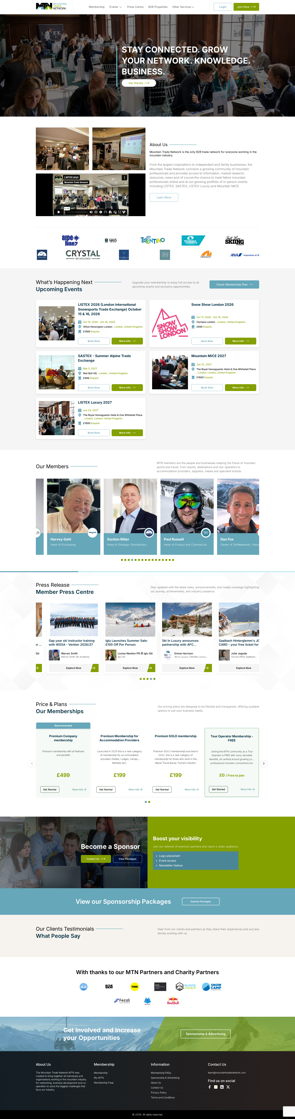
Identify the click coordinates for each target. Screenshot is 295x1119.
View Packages (127, 858)
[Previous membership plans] (32, 763)
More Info (125, 341)
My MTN (99, 1077)
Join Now (243, 7)
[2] (149, 802)
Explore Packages (201, 901)
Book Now (94, 341)
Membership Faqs (104, 1082)
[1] (146, 802)
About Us (156, 1082)
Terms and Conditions (163, 1097)
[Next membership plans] (263, 763)
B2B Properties (157, 7)
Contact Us (93, 858)
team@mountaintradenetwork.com (227, 1072)
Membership (97, 7)
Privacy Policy (159, 1092)
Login (223, 7)
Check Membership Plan (232, 284)
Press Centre (135, 7)
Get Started (136, 83)
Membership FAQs (161, 1072)
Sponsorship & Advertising (206, 1034)
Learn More (164, 197)
